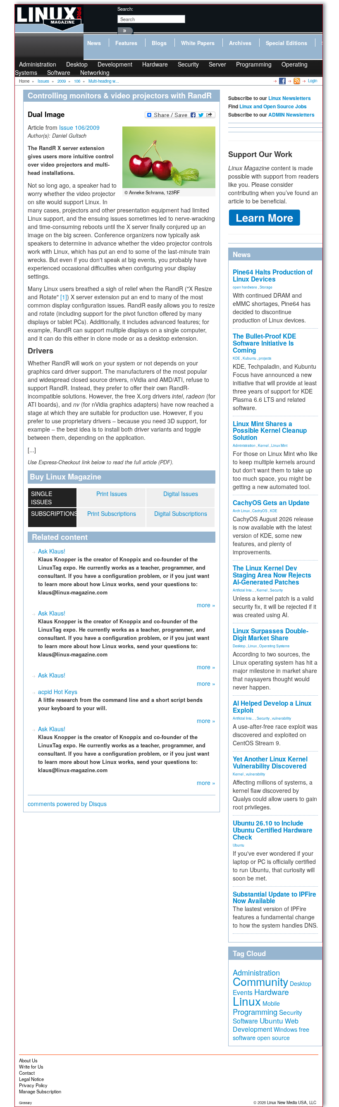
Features (126, 43)
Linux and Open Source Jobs (273, 106)
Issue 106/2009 (79, 127)
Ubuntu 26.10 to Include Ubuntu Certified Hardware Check (273, 830)
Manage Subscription (40, 1091)
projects (265, 357)
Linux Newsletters (289, 98)
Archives (240, 43)
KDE (236, 357)
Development (115, 64)
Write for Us (31, 1066)
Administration (244, 445)
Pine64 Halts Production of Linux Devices (273, 275)
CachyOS (259, 510)
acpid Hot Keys (57, 691)
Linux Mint (279, 445)
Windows (285, 1029)
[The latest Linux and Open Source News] (296, 81)
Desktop (239, 645)
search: (125, 8)
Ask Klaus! (51, 551)
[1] (63, 297)
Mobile (271, 1003)
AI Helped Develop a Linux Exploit (272, 707)
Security (188, 64)
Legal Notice (31, 1079)
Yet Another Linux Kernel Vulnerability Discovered (270, 762)
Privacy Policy (33, 1085)
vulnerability (281, 718)
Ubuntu (238, 844)
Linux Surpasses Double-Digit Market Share (270, 634)
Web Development (265, 1025)
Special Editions (286, 43)
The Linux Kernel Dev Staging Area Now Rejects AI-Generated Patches (272, 575)
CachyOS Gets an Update (271, 502)
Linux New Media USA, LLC (291, 1102)
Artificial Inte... (243, 589)
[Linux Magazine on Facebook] (282, 81)
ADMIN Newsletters (291, 114)
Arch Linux (241, 510)
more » (206, 605)
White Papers (198, 43)
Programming (254, 64)
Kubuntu (249, 357)
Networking (95, 72)
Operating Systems (274, 645)
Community (260, 981)
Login (312, 81)
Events (243, 992)
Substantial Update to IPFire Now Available (274, 898)
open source (273, 1037)
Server (217, 64)
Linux (252, 645)
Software (58, 72)
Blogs (159, 43)
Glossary (25, 1102)
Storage (266, 286)
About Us (28, 1060)
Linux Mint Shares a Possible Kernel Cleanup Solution (270, 430)
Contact (27, 1072)
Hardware (155, 64)
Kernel (263, 445)
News (94, 43)
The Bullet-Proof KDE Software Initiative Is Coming (264, 343)
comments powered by (67, 803)
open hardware (245, 286)
